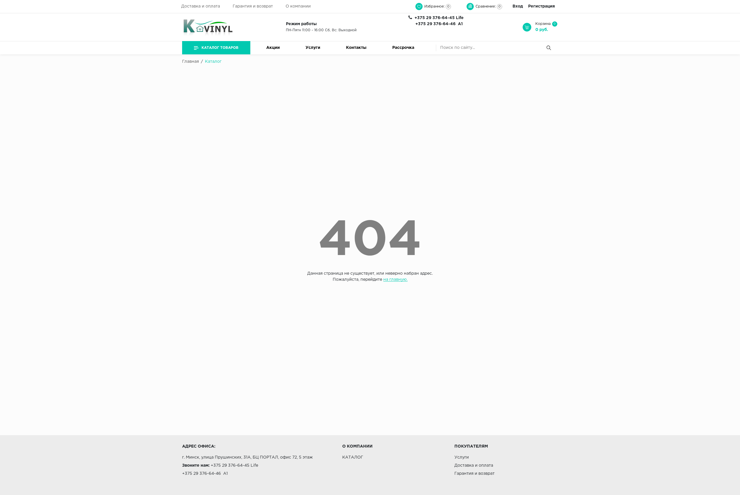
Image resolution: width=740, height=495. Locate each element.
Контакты (356, 47)
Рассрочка (403, 47)
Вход (518, 6)
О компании (298, 6)
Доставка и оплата (200, 6)
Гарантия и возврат (253, 6)
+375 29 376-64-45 (435, 18)
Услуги (313, 47)
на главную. (395, 279)
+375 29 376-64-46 (435, 24)
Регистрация (541, 6)
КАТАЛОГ (352, 457)
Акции (273, 47)
